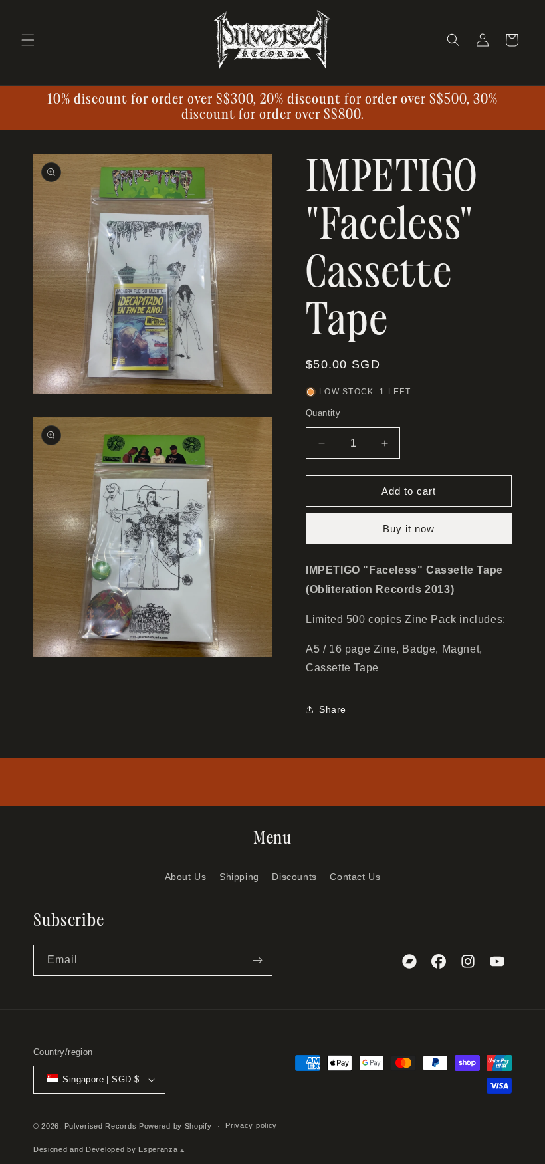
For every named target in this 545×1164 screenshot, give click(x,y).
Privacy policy (251, 1125)
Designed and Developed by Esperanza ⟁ (109, 1149)
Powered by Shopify (175, 1126)
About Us (186, 877)
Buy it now (409, 528)
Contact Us (355, 877)
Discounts (294, 877)
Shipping (239, 877)
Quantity (323, 413)
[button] (28, 40)
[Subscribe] (257, 960)
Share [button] (332, 709)
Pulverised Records (100, 1126)
